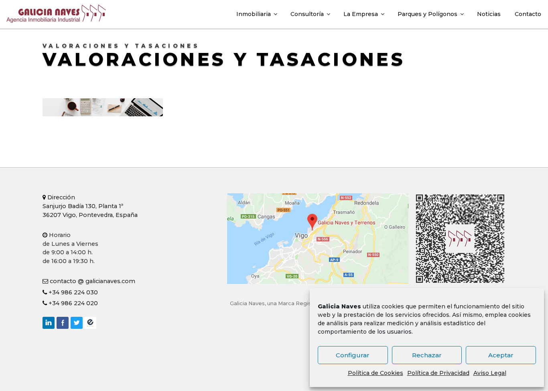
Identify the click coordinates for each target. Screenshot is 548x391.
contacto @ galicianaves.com (91, 281)
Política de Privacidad (438, 373)
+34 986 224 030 (72, 292)
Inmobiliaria (253, 14)
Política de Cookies (375, 373)
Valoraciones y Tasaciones (224, 59)
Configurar (352, 355)
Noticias (489, 14)
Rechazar (427, 355)
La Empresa (360, 14)
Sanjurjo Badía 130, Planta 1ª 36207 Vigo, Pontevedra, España (90, 206)
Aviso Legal (489, 373)
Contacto (528, 14)
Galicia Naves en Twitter (77, 323)
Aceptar (500, 355)
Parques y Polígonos (427, 14)
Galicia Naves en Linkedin (49, 323)
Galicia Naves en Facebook (63, 323)
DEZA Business (90, 323)
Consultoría (307, 14)
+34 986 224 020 (72, 303)
